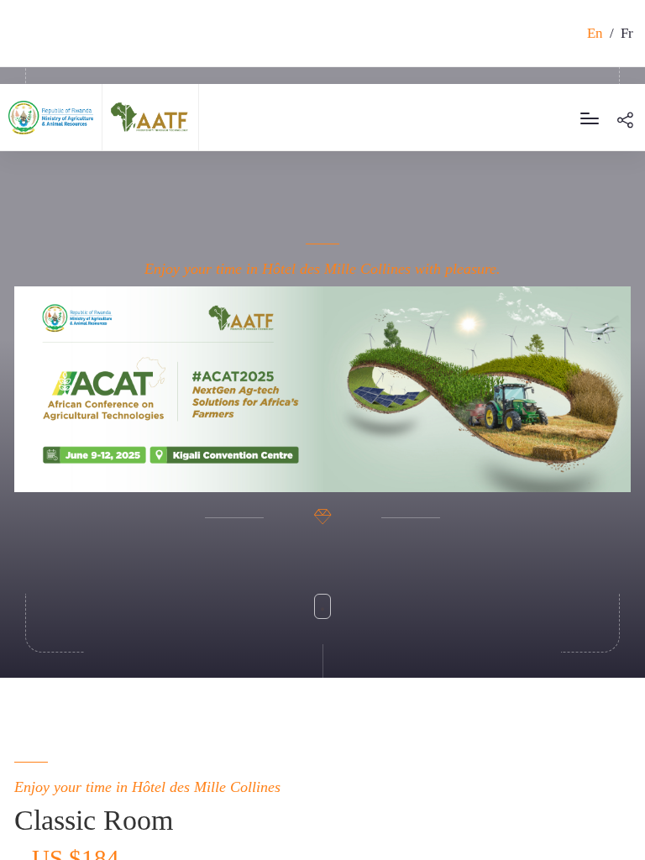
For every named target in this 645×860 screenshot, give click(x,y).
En (595, 33)
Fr (627, 33)
